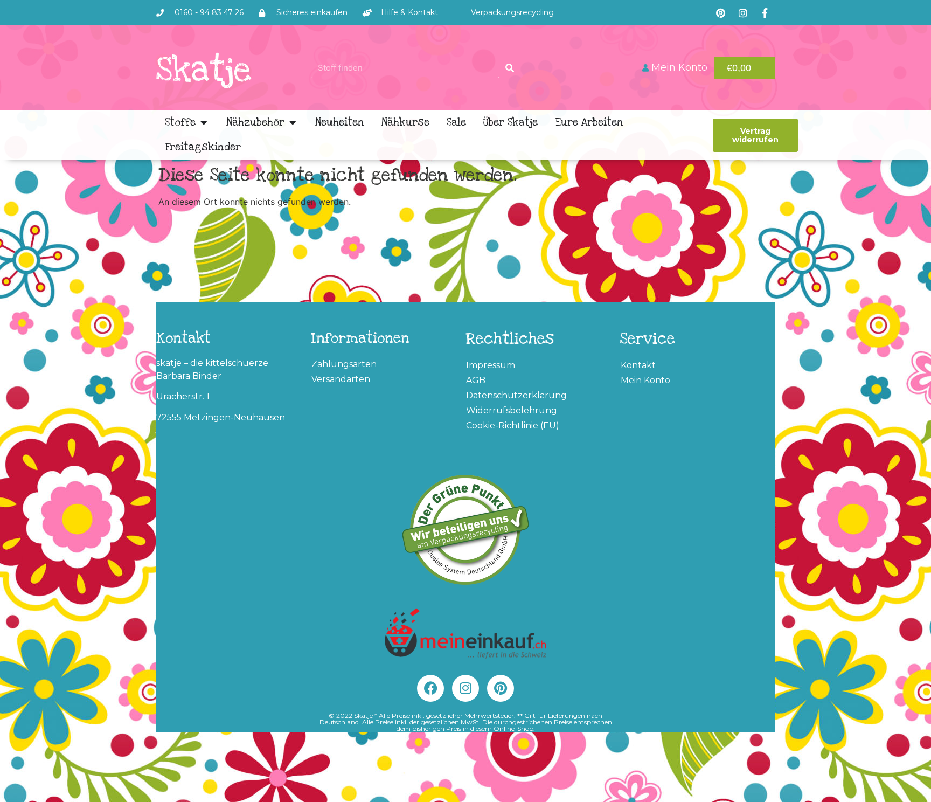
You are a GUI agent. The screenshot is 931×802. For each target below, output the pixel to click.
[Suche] (509, 67)
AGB (475, 380)
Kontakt (638, 365)
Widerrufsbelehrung (511, 410)
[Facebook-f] (765, 13)
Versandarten (340, 379)
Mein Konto (645, 380)
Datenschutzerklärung (516, 395)
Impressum (490, 365)
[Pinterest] (721, 13)
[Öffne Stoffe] (203, 122)
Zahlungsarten (344, 364)
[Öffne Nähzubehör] (292, 122)
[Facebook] (430, 688)
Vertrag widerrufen (755, 135)
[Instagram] (743, 13)
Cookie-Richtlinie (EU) (512, 425)
